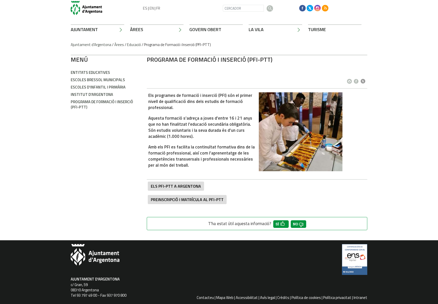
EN (152, 8)
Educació (134, 45)
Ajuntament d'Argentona (91, 45)
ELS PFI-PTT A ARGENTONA (176, 186)
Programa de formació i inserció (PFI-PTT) (102, 104)
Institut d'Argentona (92, 94)
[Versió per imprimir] (350, 79)
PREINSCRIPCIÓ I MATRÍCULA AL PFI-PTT (187, 200)
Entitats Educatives (90, 72)
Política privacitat (337, 297)
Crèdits (283, 297)
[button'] (281, 224)
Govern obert (205, 29)
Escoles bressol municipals (98, 80)
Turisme (317, 29)
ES (145, 8)
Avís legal (267, 297)
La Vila (256, 29)
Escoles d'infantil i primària (98, 87)
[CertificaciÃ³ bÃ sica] (354, 261)
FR (158, 8)
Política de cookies (306, 297)
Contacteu (205, 297)
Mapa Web (224, 297)
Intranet (360, 297)
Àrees (136, 29)
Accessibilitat (247, 297)
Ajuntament (84, 29)
